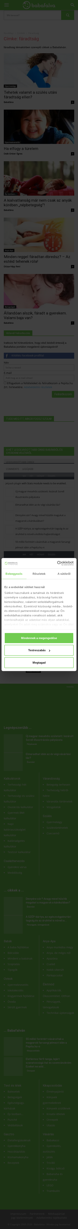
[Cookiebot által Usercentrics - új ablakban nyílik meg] (57, 563)
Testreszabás (37, 650)
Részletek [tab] (39, 573)
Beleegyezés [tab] (13, 573)
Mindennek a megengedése (39, 637)
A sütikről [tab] (64, 573)
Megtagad (39, 662)
